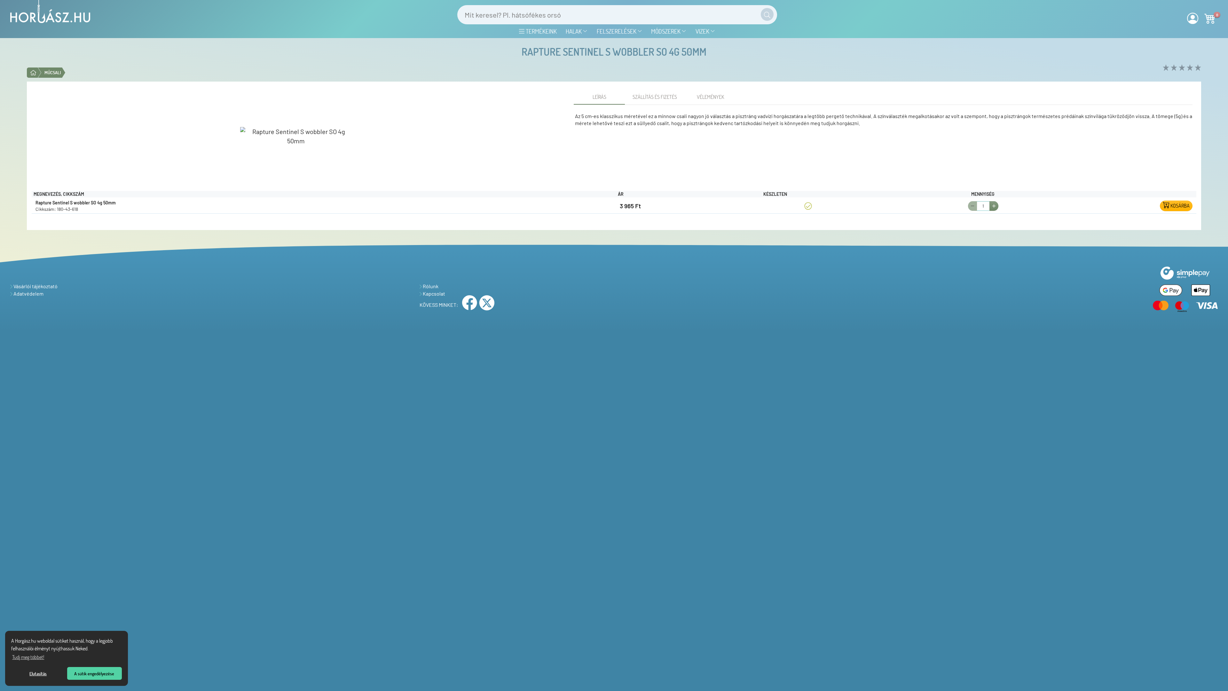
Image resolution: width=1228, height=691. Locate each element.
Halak (574, 31)
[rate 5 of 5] (1197, 68)
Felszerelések (617, 31)
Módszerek (666, 31)
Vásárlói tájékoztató (35, 286)
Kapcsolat (433, 293)
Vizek (703, 31)
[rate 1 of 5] (1165, 68)
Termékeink (540, 31)
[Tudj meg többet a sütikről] (90, 649)
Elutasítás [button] (38, 673)
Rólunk (430, 286)
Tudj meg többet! (28, 657)
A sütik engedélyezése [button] (94, 673)
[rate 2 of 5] (1173, 68)
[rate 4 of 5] (1189, 68)
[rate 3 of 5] (1181, 68)
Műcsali (52, 72)
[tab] (599, 97)
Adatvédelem (27, 293)
